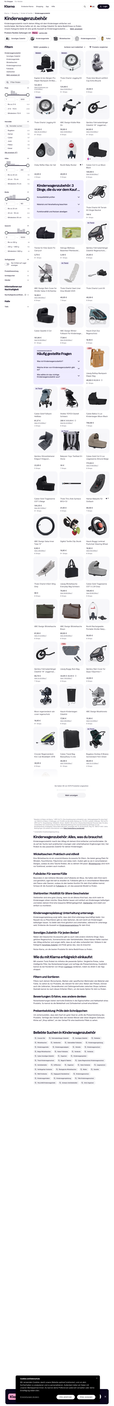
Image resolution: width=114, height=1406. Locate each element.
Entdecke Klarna (27, 6)
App (47, 6)
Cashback (68, 967)
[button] (92, 6)
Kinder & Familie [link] (27, 13)
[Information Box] (48, 47)
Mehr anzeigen (76, 29)
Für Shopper (8, 1)
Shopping (39, 6)
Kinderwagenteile (12, 59)
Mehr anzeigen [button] (71, 795)
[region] (58, 1389)
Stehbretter (10, 72)
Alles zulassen (86, 1397)
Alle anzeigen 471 (11, 152)
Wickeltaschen (11, 62)
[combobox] (74, 47)
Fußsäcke (9, 69)
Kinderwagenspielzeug (69, 925)
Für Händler (19, 1)
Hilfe (53, 6)
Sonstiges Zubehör (13, 56)
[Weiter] (106, 38)
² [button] (66, 89)
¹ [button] (41, 88)
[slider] (6, 94)
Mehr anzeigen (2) (13, 75)
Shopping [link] (15, 13)
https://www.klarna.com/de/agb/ (74, 828)
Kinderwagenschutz (13, 66)
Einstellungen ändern (29, 1397)
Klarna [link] (6, 13)
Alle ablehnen (65, 1397)
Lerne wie (43, 33)
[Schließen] (96, 1378)
